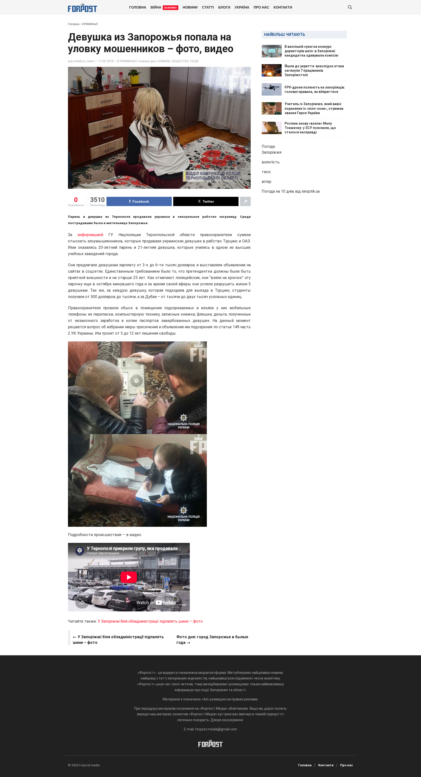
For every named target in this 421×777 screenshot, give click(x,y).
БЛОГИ (224, 7)
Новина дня (147, 61)
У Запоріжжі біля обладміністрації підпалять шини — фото (150, 621)
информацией (90, 234)
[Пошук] (350, 7)
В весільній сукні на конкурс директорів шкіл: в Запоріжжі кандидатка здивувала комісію (311, 51)
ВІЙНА (164, 7)
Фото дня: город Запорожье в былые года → (212, 640)
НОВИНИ (190, 7)
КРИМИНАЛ (90, 24)
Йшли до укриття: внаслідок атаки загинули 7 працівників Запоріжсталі (314, 70)
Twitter (208, 201)
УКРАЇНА (242, 7)
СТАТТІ (208, 7)
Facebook (141, 201)
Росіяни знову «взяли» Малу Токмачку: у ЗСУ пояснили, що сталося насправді (310, 127)
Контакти (283, 7)
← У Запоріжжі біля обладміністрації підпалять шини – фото (118, 640)
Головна (137, 7)
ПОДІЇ (194, 61)
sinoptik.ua (311, 191)
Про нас (261, 7)
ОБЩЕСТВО (180, 61)
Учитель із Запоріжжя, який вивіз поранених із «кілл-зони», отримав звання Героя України (314, 108)
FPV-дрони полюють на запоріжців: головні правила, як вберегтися (315, 89)
